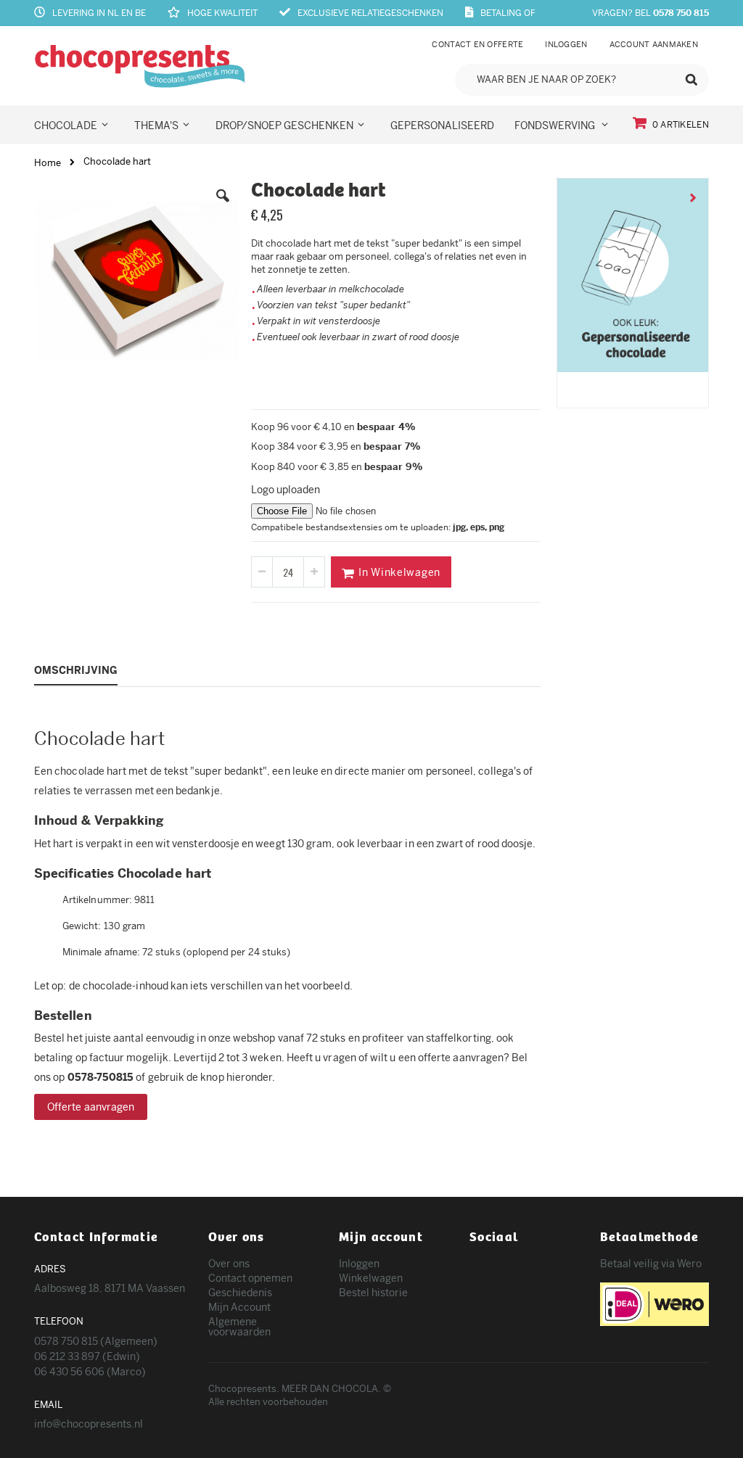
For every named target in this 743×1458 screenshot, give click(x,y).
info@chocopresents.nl (88, 1423)
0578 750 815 (681, 13)
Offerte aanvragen (90, 1106)
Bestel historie (373, 1292)
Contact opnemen (250, 1278)
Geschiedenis (240, 1292)
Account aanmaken (653, 44)
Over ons (229, 1263)
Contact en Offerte (477, 44)
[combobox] (582, 80)
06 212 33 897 (68, 1356)
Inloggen (566, 44)
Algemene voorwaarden (239, 1326)
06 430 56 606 (70, 1371)
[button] (223, 207)
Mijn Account (239, 1307)
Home (47, 163)
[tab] (86, 669)
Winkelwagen (371, 1278)
